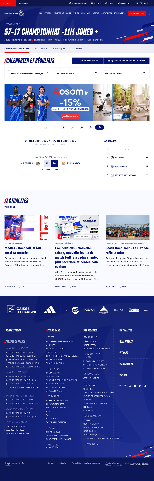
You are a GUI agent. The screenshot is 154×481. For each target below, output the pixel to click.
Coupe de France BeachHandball (133, 244)
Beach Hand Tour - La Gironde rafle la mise (127, 250)
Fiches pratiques (91, 435)
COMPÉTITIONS (89, 385)
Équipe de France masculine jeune (22, 403)
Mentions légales (112, 463)
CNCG (85, 382)
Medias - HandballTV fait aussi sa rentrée (23, 250)
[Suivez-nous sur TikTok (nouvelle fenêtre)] (152, 3)
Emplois (52, 428)
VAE (48, 415)
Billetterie (126, 341)
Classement (41, 48)
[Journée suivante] (107, 127)
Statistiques (59, 48)
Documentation (93, 416)
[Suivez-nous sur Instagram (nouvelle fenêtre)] (137, 3)
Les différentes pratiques (59, 341)
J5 (90, 127)
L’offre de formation (57, 401)
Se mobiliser (52, 376)
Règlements (89, 420)
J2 (63, 127)
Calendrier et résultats (17, 48)
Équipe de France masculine (19, 352)
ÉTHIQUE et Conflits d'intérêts (98, 393)
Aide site (63, 463)
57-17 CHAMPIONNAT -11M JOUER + (73, 40)
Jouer (51, 337)
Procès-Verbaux (91, 424)
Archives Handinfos (93, 427)
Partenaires (91, 444)
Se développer (53, 373)
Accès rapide (23, 3)
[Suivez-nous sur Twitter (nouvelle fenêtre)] (141, 3)
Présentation (89, 341)
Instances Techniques (94, 368)
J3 (72, 127)
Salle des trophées (14, 430)
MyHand (124, 352)
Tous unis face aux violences (61, 380)
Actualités (107, 13)
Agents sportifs (91, 378)
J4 (81, 127)
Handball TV (126, 363)
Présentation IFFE (55, 404)
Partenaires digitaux (57, 387)
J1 (54, 127)
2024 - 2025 (28, 40)
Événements (120, 13)
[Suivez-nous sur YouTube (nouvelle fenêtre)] (145, 3)
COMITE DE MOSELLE (54, 40)
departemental (39, 40)
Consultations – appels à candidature (102, 438)
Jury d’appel (89, 411)
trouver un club (136, 13)
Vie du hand (79, 13)
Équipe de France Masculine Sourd (22, 367)
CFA (48, 411)
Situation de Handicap (57, 408)
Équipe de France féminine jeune (21, 417)
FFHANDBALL (90, 337)
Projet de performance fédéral (62, 356)
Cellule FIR (52, 419)
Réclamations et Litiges (95, 403)
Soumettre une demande (58, 439)
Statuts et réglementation (96, 396)
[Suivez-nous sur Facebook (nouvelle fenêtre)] (134, 3)
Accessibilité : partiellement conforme (86, 463)
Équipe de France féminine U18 (20, 384)
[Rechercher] (148, 13)
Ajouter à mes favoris (89, 61)
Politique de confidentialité (114, 465)
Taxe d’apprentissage (57, 422)
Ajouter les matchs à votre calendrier (128, 61)
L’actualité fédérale (13, 244)
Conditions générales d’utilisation (137, 463)
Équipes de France (62, 13)
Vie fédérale (93, 13)
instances (6, 3)
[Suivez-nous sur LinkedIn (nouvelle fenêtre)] (148, 3)
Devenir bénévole (55, 384)
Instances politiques (93, 361)
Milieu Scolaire (54, 360)
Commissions (91, 374)
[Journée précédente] (46, 127)
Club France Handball (16, 426)
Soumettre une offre (57, 435)
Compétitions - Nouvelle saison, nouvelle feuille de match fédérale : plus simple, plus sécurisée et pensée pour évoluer (76, 257)
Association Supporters (17, 434)
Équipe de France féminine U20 (20, 380)
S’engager (54, 369)
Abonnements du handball (96, 349)
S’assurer (51, 352)
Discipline (88, 389)
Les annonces (53, 432)
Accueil (7, 40)
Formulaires (89, 431)
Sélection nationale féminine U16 (22, 387)
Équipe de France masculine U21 (21, 356)
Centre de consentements (139, 465)
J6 (100, 127)
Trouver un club (55, 363)
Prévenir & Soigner (56, 349)
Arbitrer (50, 345)
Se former (53, 396)
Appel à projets (54, 391)
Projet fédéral (90, 345)
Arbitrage (88, 400)
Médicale (87, 407)
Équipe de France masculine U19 (21, 360)
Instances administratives (96, 365)
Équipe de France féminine (18, 376)
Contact (51, 463)
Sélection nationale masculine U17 (23, 363)
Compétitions (45, 13)
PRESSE (123, 375)
